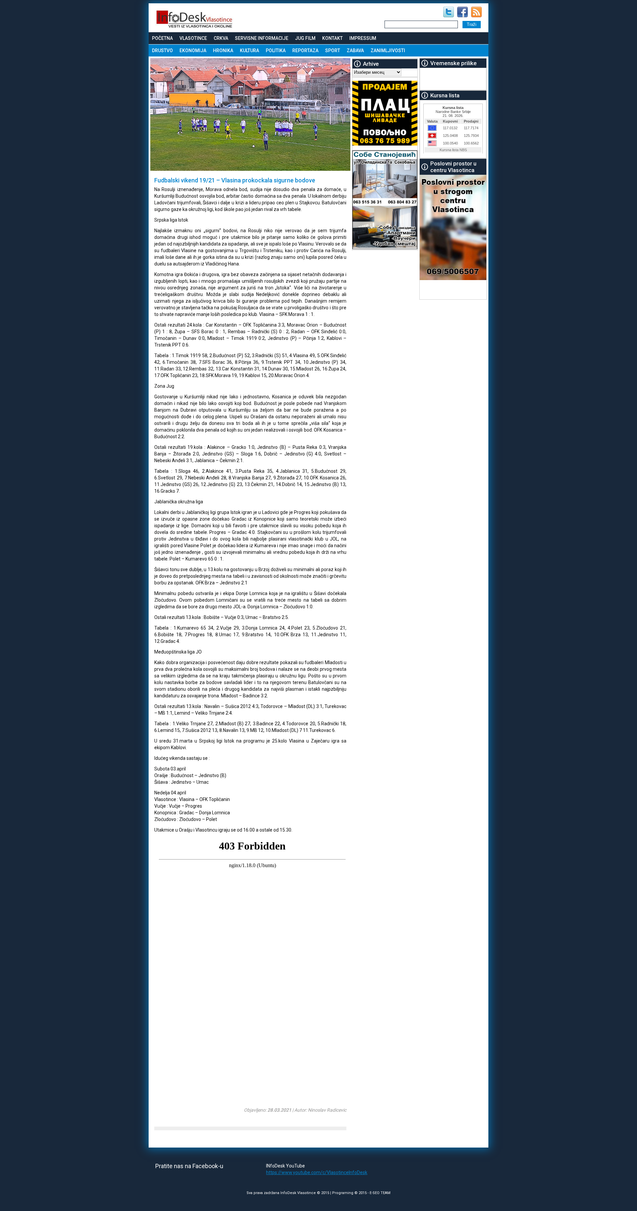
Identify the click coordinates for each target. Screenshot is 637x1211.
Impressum (362, 38)
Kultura (249, 50)
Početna (162, 38)
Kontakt (332, 38)
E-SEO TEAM (380, 1193)
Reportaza (305, 50)
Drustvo (162, 50)
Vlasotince (193, 38)
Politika (276, 50)
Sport (332, 50)
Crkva (221, 38)
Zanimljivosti (388, 50)
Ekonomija (192, 50)
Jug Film (305, 38)
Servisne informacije (261, 38)
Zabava (355, 50)
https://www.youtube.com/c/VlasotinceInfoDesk (316, 1172)
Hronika (223, 50)
